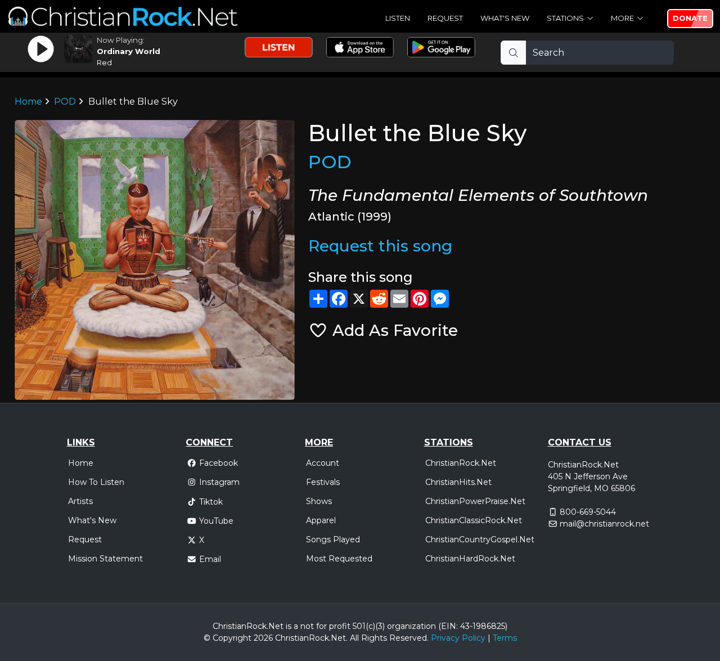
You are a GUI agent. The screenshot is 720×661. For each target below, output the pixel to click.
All (354, 638)
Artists (80, 501)
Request (445, 18)
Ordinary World (128, 51)
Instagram (219, 482)
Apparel (321, 520)
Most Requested (339, 559)
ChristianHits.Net (458, 482)
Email (210, 559)
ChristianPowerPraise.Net (475, 501)
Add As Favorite (393, 330)
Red (104, 62)
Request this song (380, 245)
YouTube (216, 521)
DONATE (690, 18)
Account (322, 463)
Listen (397, 18)
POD (65, 101)
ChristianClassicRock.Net (473, 520)
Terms (505, 638)
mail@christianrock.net (604, 524)
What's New (504, 18)
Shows (319, 501)
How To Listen (96, 482)
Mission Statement (105, 559)
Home (28, 101)
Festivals (323, 482)
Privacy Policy (458, 638)
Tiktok (211, 502)
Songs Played (333, 539)
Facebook (218, 463)
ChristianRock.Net (460, 463)
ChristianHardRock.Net (470, 559)
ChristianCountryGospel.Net (479, 539)
